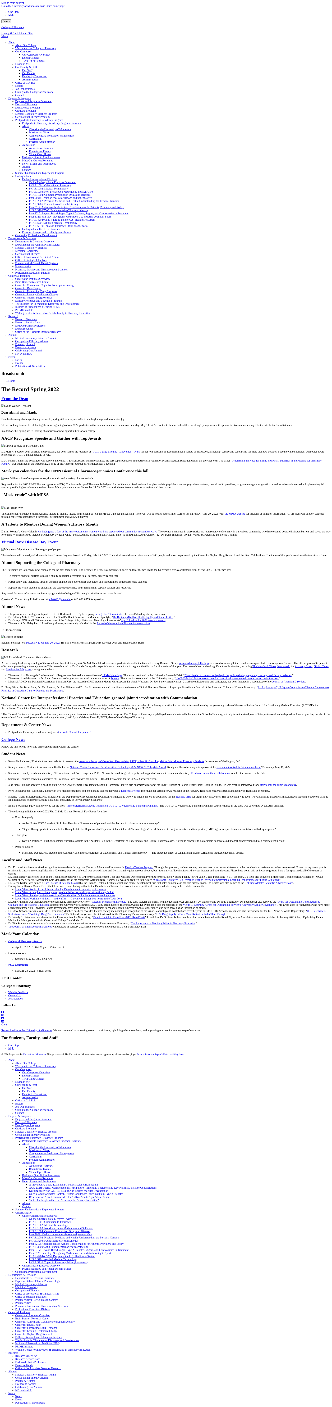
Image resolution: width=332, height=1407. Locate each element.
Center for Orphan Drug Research (33, 1334)
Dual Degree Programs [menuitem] (27, 107)
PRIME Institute (24, 1346)
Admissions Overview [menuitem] (41, 148)
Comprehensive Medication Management (51, 1153)
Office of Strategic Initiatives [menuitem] (31, 260)
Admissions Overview (41, 1165)
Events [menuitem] (19, 362)
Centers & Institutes (19, 1312)
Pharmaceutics (23, 1302)
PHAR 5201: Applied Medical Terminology (53, 1259)
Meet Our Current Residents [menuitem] (37, 160)
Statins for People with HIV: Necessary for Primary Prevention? (64, 1200)
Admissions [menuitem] (28, 144)
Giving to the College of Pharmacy (34, 1109)
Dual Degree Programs (27, 1125)
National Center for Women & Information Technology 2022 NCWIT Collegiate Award (118, 767)
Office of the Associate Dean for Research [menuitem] (38, 331)
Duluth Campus (30, 1075)
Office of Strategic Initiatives (31, 1296)
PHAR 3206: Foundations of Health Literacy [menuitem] (53, 204)
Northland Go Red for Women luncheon (238, 767)
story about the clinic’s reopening (278, 784)
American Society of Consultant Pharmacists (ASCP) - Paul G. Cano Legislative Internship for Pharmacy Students (141, 761)
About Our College (25, 1063)
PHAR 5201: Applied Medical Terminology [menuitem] (53, 222)
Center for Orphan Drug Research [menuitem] (33, 297)
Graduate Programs (25, 1128)
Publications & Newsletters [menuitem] (30, 366)
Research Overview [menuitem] (26, 319)
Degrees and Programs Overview (33, 1119)
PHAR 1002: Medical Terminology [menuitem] (48, 188)
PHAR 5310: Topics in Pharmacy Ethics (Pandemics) (58, 1262)
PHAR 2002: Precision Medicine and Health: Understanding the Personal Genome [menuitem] (74, 201)
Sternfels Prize (183, 796)
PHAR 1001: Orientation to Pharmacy (50, 1221)
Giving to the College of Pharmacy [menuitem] (34, 92)
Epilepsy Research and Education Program (38, 1337)
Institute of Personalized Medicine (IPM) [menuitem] (37, 306)
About (11, 1059)
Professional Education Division (32, 1309)
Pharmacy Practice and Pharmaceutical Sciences (41, 1306)
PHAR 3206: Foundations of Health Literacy (53, 1240)
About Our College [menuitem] (25, 45)
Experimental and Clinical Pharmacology (37, 1281)
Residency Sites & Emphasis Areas (41, 1175)
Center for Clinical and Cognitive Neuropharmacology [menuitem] (45, 285)
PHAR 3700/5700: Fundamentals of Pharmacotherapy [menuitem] (58, 210)
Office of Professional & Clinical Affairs (37, 1293)
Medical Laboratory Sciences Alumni (35, 1374)
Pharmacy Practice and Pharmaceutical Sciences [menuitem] (41, 269)
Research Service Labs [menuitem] (27, 322)
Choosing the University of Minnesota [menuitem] (50, 129)
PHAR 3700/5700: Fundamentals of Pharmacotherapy (58, 1246)
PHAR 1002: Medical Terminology (48, 1225)
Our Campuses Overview (36, 1072)
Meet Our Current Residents (37, 1178)
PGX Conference (18, 964)
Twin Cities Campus (33, 1078)
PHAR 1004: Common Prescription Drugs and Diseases (59, 1231)
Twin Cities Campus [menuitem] (33, 60)
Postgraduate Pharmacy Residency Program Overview (51, 1140)
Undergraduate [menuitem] (23, 176)
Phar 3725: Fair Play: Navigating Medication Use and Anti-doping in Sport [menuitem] (70, 216)
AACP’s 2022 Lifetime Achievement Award (116, 451)
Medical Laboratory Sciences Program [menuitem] (36, 113)
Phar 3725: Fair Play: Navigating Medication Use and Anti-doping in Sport (70, 1253)
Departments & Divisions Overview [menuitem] (34, 241)
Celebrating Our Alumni (28, 1387)
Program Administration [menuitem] (42, 141)
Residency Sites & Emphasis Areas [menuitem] (41, 157)
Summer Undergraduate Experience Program (39, 1209)
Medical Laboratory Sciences (31, 1284)
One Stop (13, 11)
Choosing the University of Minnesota (50, 1147)
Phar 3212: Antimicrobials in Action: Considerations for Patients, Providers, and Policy (76, 1243)
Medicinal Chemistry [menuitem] (26, 250)
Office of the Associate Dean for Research (38, 1368)
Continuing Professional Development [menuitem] (36, 235)
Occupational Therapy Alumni (31, 1377)
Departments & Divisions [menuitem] (22, 238)
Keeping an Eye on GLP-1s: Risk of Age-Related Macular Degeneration (68, 1190)
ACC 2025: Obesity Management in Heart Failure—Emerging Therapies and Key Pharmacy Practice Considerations (92, 1187)
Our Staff (27, 1088)
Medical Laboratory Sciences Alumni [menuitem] (35, 338)
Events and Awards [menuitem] (25, 347)
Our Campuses (23, 1069)
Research (13, 1352)
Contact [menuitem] (19, 95)
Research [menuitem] (13, 316)
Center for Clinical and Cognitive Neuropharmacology (45, 1321)
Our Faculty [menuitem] (28, 73)
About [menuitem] (11, 42)
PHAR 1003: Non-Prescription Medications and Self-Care (61, 1228)
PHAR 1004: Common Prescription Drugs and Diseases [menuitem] (59, 194)
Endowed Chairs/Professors (30, 1362)
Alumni (26, 1203)
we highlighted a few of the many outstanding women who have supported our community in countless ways (97, 531)
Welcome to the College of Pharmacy (35, 1066)
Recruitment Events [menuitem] (39, 151)
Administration (30, 1097)
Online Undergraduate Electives (39, 1215)
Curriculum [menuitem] (35, 138)
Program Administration (42, 1159)
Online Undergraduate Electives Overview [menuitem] (52, 182)
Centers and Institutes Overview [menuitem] (32, 278)
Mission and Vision (39, 1150)
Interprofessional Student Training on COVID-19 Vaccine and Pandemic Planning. (112, 805)
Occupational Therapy (27, 1290)
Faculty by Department (34, 1094)
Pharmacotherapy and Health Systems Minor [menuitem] (46, 232)
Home (11, 380)
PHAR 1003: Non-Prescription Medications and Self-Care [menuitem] (61, 191)
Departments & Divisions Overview (34, 1278)
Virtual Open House (40, 1172)
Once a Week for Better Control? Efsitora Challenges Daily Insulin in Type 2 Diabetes (76, 1193)
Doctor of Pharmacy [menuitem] (26, 104)
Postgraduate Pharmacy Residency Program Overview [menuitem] (51, 123)
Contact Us (14, 995)
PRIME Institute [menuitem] (24, 310)
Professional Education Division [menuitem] (32, 272)
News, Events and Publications (39, 1181)
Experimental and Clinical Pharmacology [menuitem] (37, 244)
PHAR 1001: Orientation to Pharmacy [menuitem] (50, 185)
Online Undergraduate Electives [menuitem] (39, 179)
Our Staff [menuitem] (27, 70)
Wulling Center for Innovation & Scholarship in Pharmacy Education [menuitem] (52, 313)
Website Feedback (18, 992)
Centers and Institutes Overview (32, 1315)
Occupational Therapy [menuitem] (27, 253)
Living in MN (22, 1081)
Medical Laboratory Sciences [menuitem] (31, 247)
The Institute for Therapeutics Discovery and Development (47, 1340)
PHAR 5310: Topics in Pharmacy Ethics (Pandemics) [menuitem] (58, 225)
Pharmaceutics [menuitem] (23, 266)
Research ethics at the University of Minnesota (26, 1030)
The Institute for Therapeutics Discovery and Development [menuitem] (47, 303)
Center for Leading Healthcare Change (36, 1330)
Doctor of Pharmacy (26, 1122)
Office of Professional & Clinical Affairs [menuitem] (37, 257)
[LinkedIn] (166, 1018)
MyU (11, 14)
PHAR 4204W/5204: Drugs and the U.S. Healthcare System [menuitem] (62, 219)
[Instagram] (166, 1015)
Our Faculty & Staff (26, 1084)
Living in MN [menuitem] (22, 63)
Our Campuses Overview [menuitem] (36, 54)
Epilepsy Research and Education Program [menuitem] (38, 300)
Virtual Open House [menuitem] (40, 154)
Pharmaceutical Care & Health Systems (36, 1299)
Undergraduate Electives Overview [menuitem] (41, 229)
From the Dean (14, 398)
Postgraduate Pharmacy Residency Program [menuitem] (39, 120)
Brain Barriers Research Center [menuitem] (32, 282)
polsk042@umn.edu (59, 599)
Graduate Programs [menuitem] (25, 110)
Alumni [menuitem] (26, 166)
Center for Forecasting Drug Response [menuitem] (36, 291)
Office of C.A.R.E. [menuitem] (25, 82)
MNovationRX (23, 1390)
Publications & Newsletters (30, 1402)
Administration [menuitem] (30, 79)
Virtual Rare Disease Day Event (29, 542)
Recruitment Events (39, 1169)
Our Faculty (28, 1091)
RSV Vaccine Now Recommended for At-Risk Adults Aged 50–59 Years (69, 1197)
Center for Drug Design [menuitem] (28, 288)
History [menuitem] (19, 85)
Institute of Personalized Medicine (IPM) (37, 1343)
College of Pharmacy (12, 27)
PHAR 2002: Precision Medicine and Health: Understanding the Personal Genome (74, 1237)
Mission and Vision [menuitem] (39, 132)
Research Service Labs (27, 1359)
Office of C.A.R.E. (25, 1100)
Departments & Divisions (22, 1274)
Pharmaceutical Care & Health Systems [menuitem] (36, 263)
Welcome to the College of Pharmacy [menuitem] (35, 48)
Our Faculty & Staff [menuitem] (26, 67)
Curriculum (35, 1156)
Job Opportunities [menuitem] (25, 88)
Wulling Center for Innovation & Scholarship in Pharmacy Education (52, 1349)
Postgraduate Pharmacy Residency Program (39, 1137)
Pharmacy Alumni (25, 1380)
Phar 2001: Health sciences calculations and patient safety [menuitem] (60, 197)
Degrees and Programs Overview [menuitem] (33, 101)
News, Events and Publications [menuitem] (39, 163)
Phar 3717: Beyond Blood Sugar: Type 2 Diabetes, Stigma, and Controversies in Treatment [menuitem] (78, 213)
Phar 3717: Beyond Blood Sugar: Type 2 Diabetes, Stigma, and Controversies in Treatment (78, 1249)
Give (30, 33)
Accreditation (15, 998)
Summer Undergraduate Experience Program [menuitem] (39, 172)
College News (13, 739)
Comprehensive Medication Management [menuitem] (51, 135)
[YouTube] (166, 1021)
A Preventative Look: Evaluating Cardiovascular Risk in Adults (63, 1184)
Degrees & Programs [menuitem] (19, 98)
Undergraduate (23, 1212)
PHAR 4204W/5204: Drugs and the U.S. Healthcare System (62, 1256)
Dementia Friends (130, 790)
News (11, 1393)
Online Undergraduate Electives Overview (52, 1218)
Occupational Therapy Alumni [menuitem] (31, 341)
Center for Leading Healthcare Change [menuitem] (36, 294)
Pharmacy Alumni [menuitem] (25, 344)
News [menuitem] (11, 356)
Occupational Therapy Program (32, 1134)
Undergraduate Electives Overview (41, 1265)
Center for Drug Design (28, 1324)
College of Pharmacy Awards (25, 941)
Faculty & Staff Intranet (14, 33)
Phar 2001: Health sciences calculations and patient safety (60, 1234)
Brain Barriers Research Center (32, 1318)
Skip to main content (12, 2)
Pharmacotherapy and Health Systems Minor (46, 1268)
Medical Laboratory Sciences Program (36, 1131)
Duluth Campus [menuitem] (30, 57)
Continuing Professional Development (36, 1271)
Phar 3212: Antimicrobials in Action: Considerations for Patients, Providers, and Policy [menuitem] (76, 207)
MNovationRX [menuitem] (23, 353)
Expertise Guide (24, 1365)
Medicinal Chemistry (26, 1287)
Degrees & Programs (19, 1116)
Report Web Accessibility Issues (169, 1054)
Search (6, 21)
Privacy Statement (145, 1054)
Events (19, 1399)
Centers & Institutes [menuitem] (19, 275)
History (19, 1103)
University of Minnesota (34, 1054)
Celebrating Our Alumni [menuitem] (28, 350)
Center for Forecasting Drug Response (36, 1327)
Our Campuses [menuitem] (23, 51)
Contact (19, 1112)
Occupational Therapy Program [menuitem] (32, 116)
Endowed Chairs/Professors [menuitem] (30, 325)
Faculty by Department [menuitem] (34, 76)
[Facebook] (166, 1012)
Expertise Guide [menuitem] (24, 328)
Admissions (28, 1162)
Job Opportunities (25, 1106)
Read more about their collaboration (210, 773)
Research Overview (26, 1355)
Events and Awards (25, 1383)
